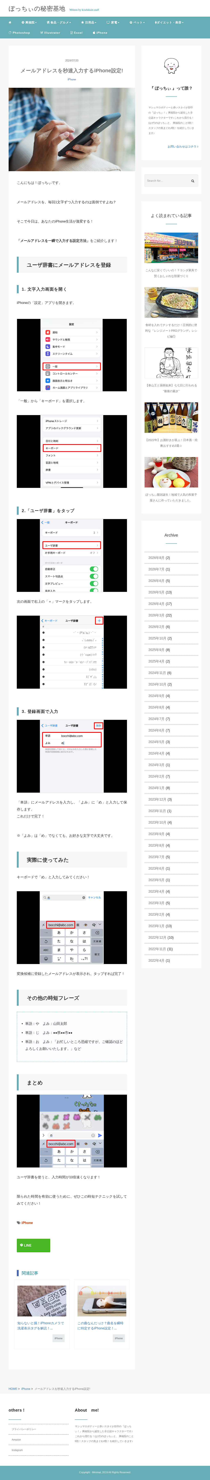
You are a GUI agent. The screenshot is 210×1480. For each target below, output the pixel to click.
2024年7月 (156, 719)
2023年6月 (156, 868)
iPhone (101, 32)
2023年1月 (156, 926)
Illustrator (51, 32)
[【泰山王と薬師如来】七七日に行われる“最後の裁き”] (171, 362)
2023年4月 (156, 892)
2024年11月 (157, 673)
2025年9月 (156, 650)
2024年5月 (156, 742)
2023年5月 (156, 880)
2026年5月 (156, 592)
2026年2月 (156, 627)
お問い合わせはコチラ (182, 146)
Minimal (96, 1472)
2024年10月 (157, 684)
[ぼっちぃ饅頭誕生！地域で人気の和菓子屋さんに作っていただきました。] (171, 472)
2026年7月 (156, 569)
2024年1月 (156, 788)
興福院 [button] (29, 22)
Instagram (17, 1450)
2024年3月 (156, 765)
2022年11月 (157, 949)
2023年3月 (156, 903)
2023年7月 (156, 857)
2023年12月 (157, 799)
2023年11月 (157, 811)
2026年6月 (156, 581)
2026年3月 (156, 615)
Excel (78, 32)
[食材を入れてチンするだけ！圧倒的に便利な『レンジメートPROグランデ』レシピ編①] (171, 302)
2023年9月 (156, 834)
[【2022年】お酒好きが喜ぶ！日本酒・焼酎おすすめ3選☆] (171, 417)
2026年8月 (156, 558)
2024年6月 (156, 730)
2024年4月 (156, 753)
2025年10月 (157, 638)
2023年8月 (156, 845)
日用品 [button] (89, 22)
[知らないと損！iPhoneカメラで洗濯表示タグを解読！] (41, 1301)
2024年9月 (156, 696)
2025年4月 (156, 661)
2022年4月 (156, 961)
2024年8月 (156, 707)
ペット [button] (137, 22)
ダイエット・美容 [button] (169, 22)
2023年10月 (157, 822)
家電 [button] (113, 22)
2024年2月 (156, 776)
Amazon (16, 1439)
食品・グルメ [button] (59, 22)
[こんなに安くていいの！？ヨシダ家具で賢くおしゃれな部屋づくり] (171, 247)
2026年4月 (156, 604)
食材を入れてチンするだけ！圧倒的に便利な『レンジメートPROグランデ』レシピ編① (171, 330)
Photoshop (21, 32)
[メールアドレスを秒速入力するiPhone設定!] (72, 129)
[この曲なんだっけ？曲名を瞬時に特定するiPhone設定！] (102, 1301)
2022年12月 (157, 938)
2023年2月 (156, 915)
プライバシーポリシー (24, 1429)
